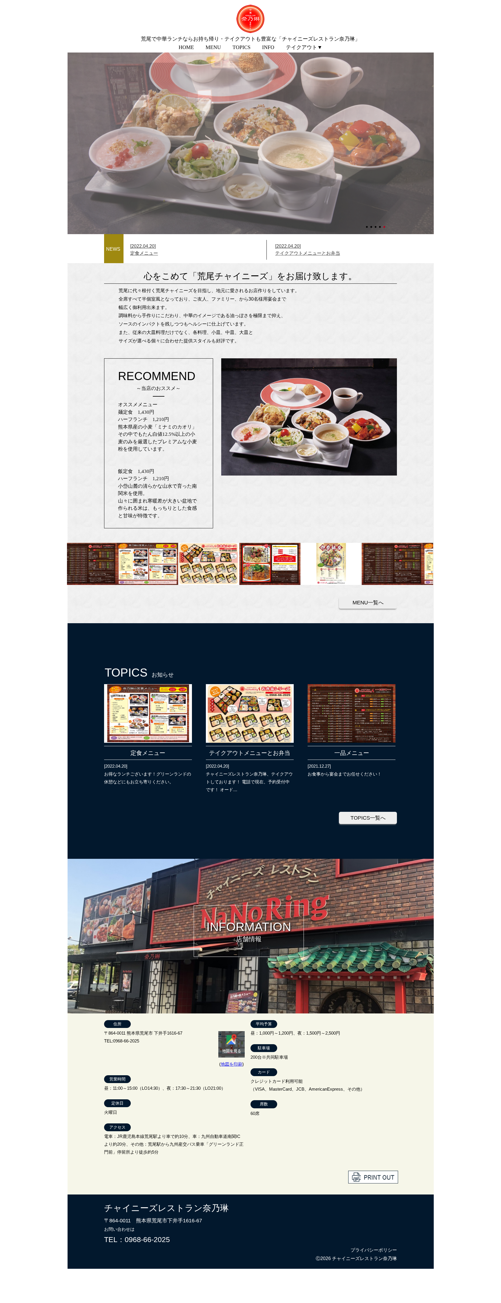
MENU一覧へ (368, 603)
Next (70, 127)
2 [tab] (371, 224)
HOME (186, 47)
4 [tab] (380, 224)
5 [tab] (384, 224)
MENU (213, 47)
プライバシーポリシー (374, 1250)
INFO (268, 47)
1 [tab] (367, 224)
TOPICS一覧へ (368, 818)
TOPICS (242, 47)
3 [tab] (376, 224)
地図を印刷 (231, 1064)
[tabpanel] (251, 126)
